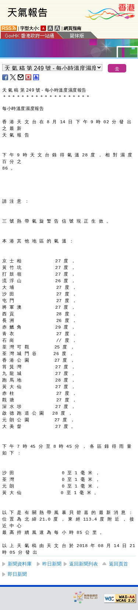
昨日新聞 (51, 564)
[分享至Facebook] (5, 77)
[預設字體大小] (43, 28)
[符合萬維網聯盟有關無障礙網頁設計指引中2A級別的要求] (120, 598)
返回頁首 (118, 564)
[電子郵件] (21, 77)
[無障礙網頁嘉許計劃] (85, 597)
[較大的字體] (50, 28)
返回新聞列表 (83, 564)
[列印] (36, 77)
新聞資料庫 (20, 564)
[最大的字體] (57, 28)
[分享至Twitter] (13, 77)
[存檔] (28, 77)
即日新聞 (17, 574)
